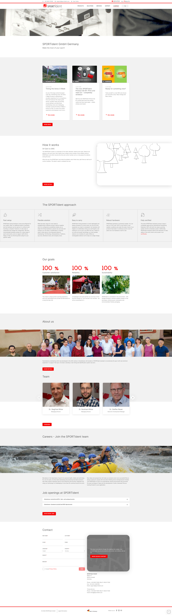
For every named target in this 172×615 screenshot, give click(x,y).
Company (116, 6)
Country (67, 548)
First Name (45, 535)
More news (47, 124)
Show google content (99, 556)
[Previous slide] (39, 397)
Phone (66, 542)
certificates (144, 234)
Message (44, 561)
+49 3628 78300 (48, 1)
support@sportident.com (63, 1)
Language (45, 548)
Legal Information (62, 611)
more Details (48, 184)
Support (107, 6)
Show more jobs (49, 513)
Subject (44, 555)
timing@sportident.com (96, 592)
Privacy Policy (53, 569)
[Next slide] (132, 397)
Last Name (67, 535)
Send (81, 569)
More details (51, 115)
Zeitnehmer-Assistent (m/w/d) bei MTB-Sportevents (58, 504)
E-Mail (44, 542)
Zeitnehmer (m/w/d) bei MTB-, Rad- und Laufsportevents (59, 499)
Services (99, 6)
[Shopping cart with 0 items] (125, 6)
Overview (47, 424)
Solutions (90, 6)
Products (81, 6)
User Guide (76, 1)
